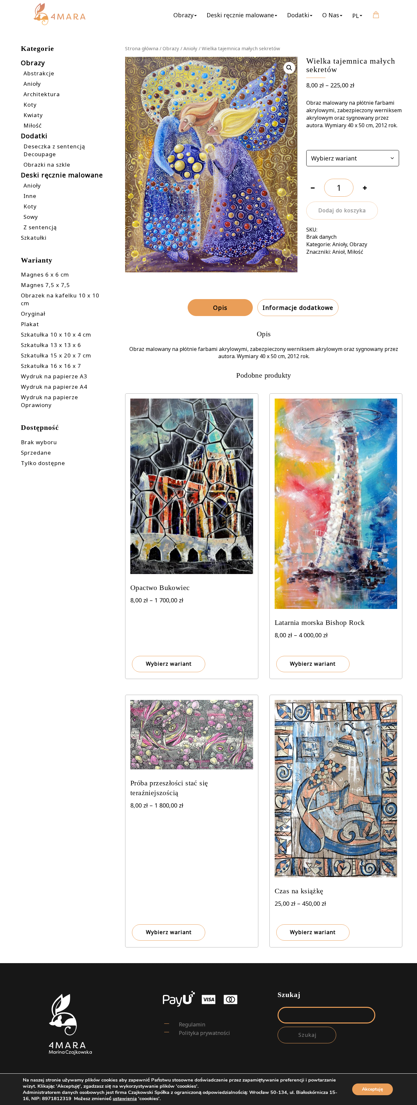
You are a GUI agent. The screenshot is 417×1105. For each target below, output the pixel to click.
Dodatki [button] (298, 15)
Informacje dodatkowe (298, 307)
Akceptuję (372, 1089)
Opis (220, 307)
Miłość (355, 251)
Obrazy (171, 48)
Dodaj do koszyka (342, 210)
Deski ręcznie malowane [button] (240, 15)
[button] (357, 15)
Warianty (316, 142)
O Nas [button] (330, 15)
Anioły (190, 48)
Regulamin (192, 1024)
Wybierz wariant (169, 663)
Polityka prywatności (204, 1033)
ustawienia (125, 1098)
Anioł (338, 251)
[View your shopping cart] (376, 10)
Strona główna (141, 48)
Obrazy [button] (183, 15)
